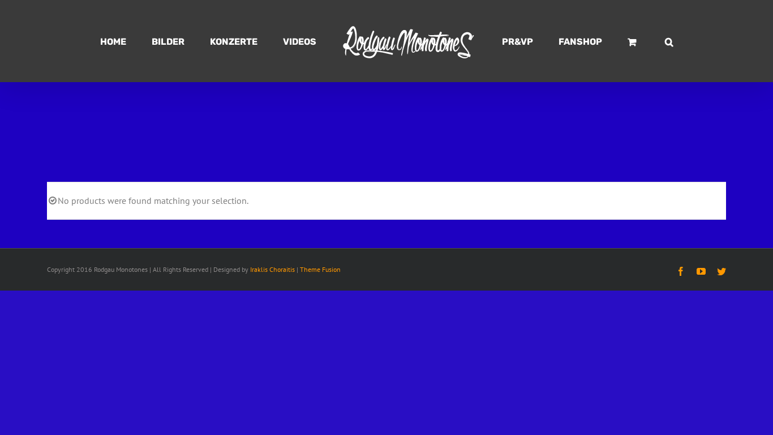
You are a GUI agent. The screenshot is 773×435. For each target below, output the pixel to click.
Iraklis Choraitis (272, 269)
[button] (616, 41)
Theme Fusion (320, 269)
